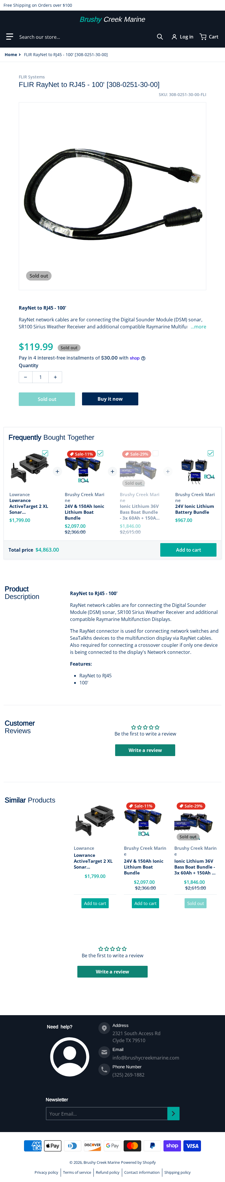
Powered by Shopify (138, 1162)
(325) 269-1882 (128, 1075)
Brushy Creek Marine (101, 1162)
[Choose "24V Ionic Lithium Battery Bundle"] (211, 453)
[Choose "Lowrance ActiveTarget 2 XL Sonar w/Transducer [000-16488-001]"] (45, 453)
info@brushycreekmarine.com (145, 1058)
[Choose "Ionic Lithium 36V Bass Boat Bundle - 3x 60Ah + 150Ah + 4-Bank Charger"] (155, 453)
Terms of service (77, 1172)
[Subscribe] (173, 1113)
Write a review (145, 750)
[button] (10, 37)
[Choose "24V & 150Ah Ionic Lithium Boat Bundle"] (100, 453)
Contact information (142, 1172)
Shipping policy (177, 1172)
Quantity (28, 365)
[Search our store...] (160, 36)
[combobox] (91, 36)
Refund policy (108, 1172)
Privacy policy (46, 1172)
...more (198, 326)
